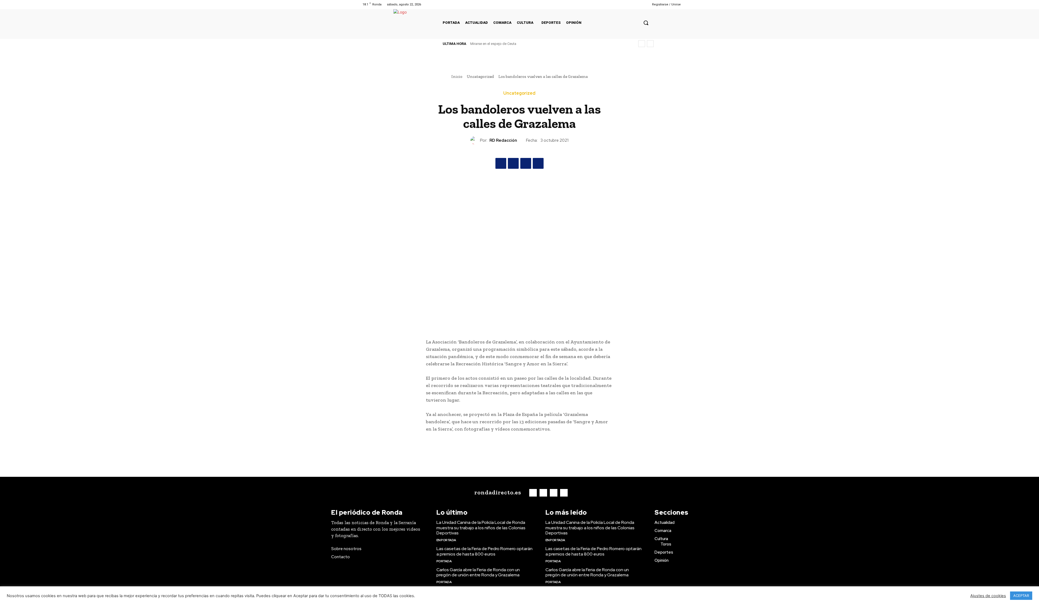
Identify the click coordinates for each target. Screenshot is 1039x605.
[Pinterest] (525, 163)
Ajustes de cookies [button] (988, 595)
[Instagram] (622, 4)
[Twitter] (629, 4)
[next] (650, 43)
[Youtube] (636, 4)
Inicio (456, 76)
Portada (444, 561)
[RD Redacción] (475, 140)
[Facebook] (616, 4)
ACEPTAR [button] (1021, 595)
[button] (646, 23)
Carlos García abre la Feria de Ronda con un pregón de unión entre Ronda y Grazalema (478, 572)
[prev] (641, 43)
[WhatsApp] (538, 163)
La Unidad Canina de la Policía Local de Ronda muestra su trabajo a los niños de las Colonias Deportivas (480, 527)
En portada (446, 540)
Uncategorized (480, 76)
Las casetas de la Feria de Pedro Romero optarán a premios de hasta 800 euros (484, 551)
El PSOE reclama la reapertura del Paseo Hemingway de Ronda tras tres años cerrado (537, 44)
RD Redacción (503, 140)
